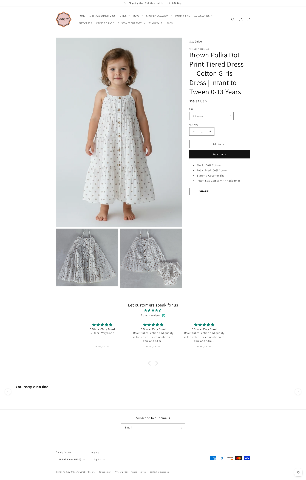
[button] (124, 15)
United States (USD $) (70, 459)
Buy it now (220, 154)
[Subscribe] (181, 428)
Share (204, 191)
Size (191, 108)
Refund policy (105, 472)
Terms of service (138, 472)
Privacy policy (121, 472)
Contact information (159, 472)
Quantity (193, 124)
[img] (153, 310)
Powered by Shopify (86, 472)
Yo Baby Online (70, 472)
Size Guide (195, 41)
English (97, 459)
